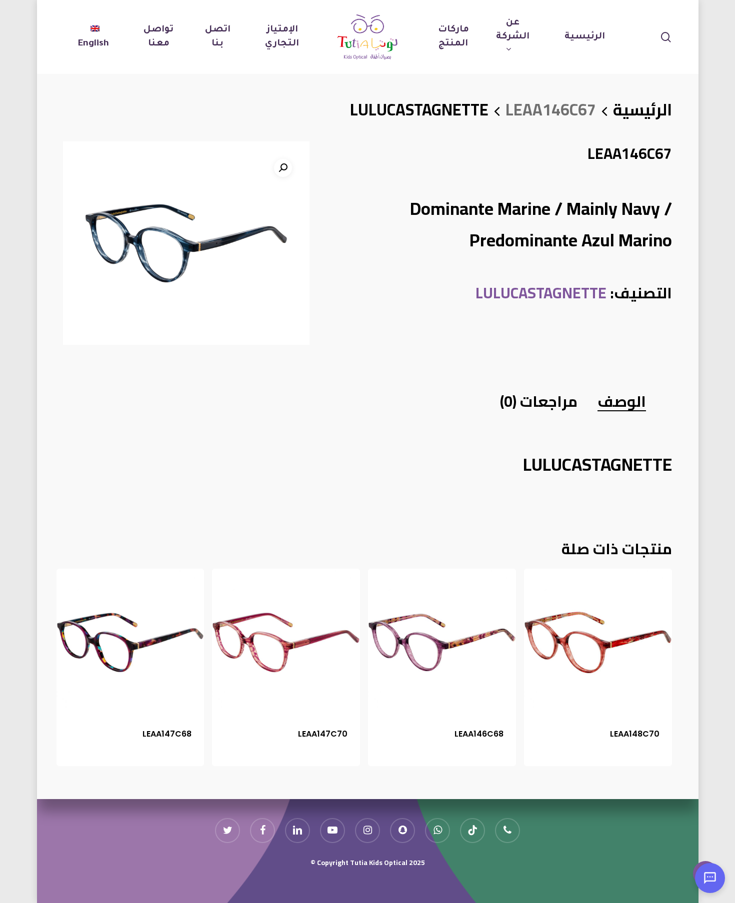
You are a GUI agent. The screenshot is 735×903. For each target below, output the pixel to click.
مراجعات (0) (539, 401)
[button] (283, 168)
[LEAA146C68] (442, 643)
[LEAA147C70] (286, 643)
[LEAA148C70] (598, 643)
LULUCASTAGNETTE (419, 109)
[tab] (622, 400)
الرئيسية (642, 109)
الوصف (622, 401)
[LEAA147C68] (130, 643)
